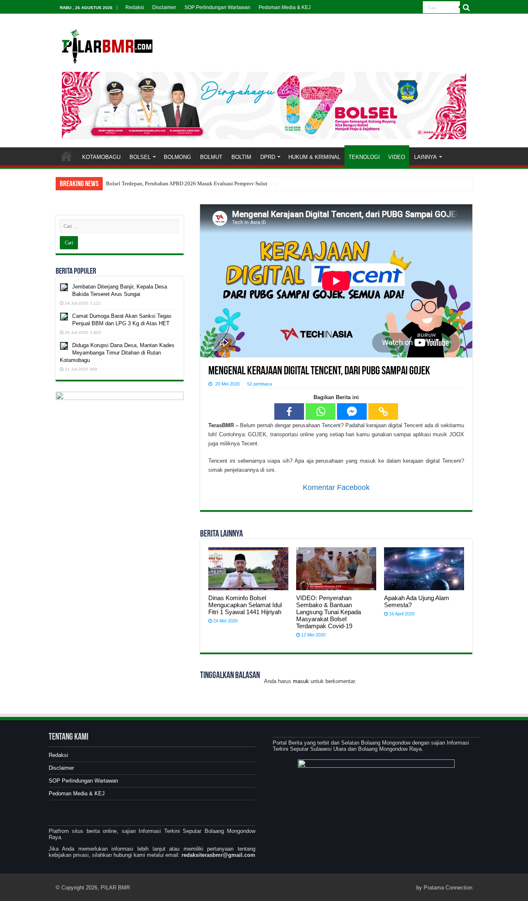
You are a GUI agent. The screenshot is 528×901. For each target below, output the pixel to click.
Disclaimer (164, 7)
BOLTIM (241, 157)
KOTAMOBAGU (101, 157)
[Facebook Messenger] (352, 411)
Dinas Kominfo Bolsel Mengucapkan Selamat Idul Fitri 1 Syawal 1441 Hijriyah (245, 604)
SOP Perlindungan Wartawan (217, 7)
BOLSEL (140, 157)
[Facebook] (289, 411)
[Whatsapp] (320, 411)
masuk (301, 681)
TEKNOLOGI (364, 157)
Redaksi (134, 7)
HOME (66, 156)
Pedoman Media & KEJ (285, 7)
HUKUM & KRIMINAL (314, 157)
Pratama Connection (448, 887)
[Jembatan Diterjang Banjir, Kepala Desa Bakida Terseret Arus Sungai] (64, 287)
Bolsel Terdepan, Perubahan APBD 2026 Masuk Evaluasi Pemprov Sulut (186, 183)
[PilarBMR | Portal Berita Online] (107, 45)
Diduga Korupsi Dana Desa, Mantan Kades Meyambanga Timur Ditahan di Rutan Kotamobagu (117, 352)
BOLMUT (211, 157)
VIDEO (396, 157)
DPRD (267, 157)
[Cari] (466, 7)
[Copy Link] (383, 411)
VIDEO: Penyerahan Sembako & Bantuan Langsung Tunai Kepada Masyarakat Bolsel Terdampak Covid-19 (328, 611)
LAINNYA (425, 157)
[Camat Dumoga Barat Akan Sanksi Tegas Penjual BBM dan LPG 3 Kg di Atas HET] (64, 316)
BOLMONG (177, 157)
